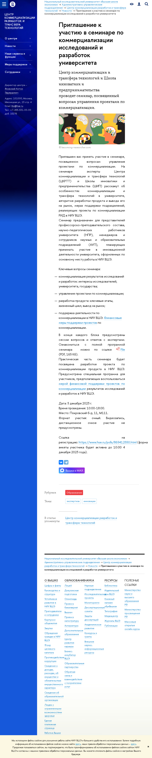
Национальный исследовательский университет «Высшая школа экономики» (85, 558)
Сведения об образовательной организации (54, 696)
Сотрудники (12, 72)
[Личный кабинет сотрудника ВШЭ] (139, 4)
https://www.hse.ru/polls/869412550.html (108, 442)
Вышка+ (69, 612)
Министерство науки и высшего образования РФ (133, 597)
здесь (78, 744)
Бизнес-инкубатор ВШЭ (70, 655)
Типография (111, 611)
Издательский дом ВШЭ (112, 592)
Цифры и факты (52, 585)
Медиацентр (111, 616)
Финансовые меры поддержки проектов (90, 320)
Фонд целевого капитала (49, 649)
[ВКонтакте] (61, 462)
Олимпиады (71, 599)
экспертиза (73, 501)
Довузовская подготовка (72, 592)
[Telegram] (66, 462)
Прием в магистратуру (72, 619)
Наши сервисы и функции (15, 55)
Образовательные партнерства (74, 665)
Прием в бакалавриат (71, 605)
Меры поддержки (16, 64)
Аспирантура (71, 625)
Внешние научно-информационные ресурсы (94, 647)
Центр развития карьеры (69, 642)
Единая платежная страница (50, 724)
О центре (11, 38)
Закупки (48, 628)
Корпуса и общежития (50, 621)
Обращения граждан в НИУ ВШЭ (52, 636)
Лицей (68, 585)
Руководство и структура (52, 592)
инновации (89, 501)
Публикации (111, 625)
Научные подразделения (93, 587)
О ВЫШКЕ (51, 580)
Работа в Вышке (52, 732)
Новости (10, 46)
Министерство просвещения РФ (133, 613)
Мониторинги (92, 602)
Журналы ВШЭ (112, 620)
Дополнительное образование (74, 632)
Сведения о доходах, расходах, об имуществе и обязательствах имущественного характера (53, 677)
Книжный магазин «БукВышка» (111, 602)
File (123, 349)
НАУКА (89, 580)
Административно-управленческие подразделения (72, 562)
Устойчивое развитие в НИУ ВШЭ (50, 602)
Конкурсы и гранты (91, 634)
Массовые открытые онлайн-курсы (132, 625)
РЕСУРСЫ (111, 580)
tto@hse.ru (17, 106)
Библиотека (111, 585)
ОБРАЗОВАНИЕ (75, 580)
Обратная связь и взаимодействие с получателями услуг (73, 679)
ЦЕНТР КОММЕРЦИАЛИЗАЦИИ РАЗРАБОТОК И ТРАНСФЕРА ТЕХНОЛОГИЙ (19, 21)
